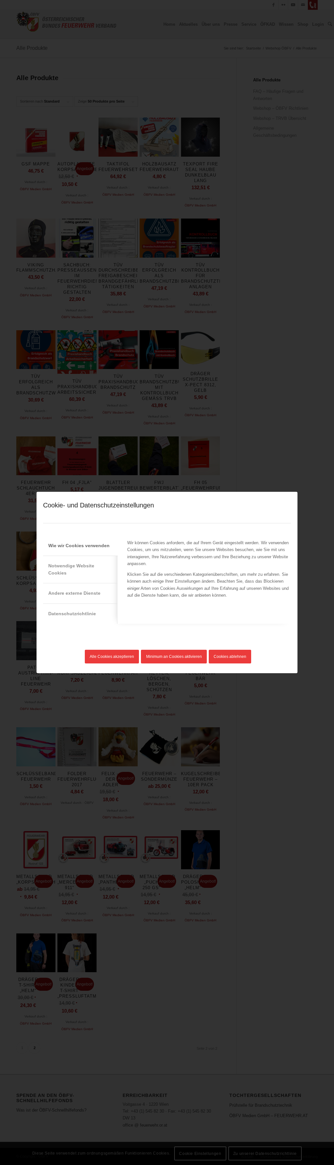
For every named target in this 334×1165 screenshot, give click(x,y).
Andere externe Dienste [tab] (74, 593)
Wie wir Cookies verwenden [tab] (79, 545)
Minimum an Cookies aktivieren (174, 656)
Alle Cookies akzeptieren (112, 656)
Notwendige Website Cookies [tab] (71, 569)
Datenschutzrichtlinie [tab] (72, 613)
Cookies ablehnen (230, 656)
